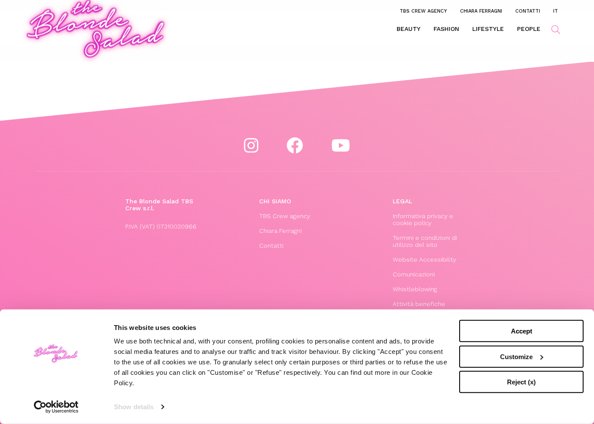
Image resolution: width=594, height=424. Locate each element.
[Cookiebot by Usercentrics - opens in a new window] (56, 407)
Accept (521, 331)
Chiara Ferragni (481, 10)
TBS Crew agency (423, 10)
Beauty (408, 28)
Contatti (527, 10)
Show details (134, 407)
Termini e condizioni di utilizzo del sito (425, 241)
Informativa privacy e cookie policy (423, 219)
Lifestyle (488, 28)
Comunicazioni (414, 274)
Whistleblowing (415, 289)
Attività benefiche (419, 303)
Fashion (446, 28)
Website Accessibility (424, 259)
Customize (516, 356)
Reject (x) (521, 382)
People (529, 28)
